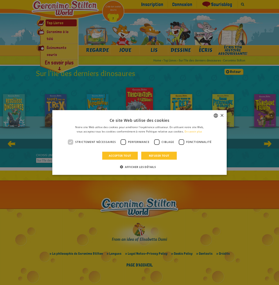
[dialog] (139, 142)
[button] (139, 166)
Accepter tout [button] (120, 155)
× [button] (221, 115)
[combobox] (216, 116)
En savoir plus (193, 131)
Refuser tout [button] (159, 155)
